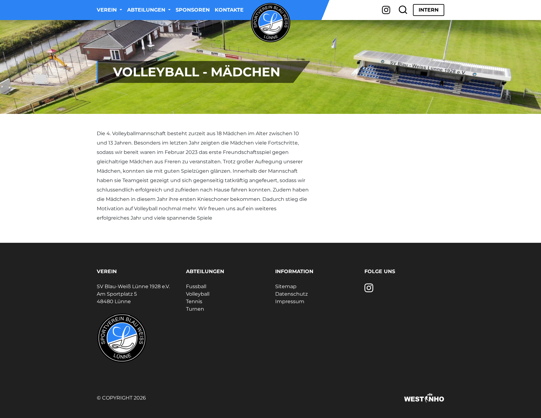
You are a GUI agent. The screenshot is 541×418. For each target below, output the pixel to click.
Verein (107, 10)
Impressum (289, 301)
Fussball (196, 286)
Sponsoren (193, 10)
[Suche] (402, 10)
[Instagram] (386, 10)
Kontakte (229, 10)
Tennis (194, 301)
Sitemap (285, 286)
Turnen (195, 309)
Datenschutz (291, 294)
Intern (429, 10)
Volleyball (197, 294)
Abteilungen (147, 10)
